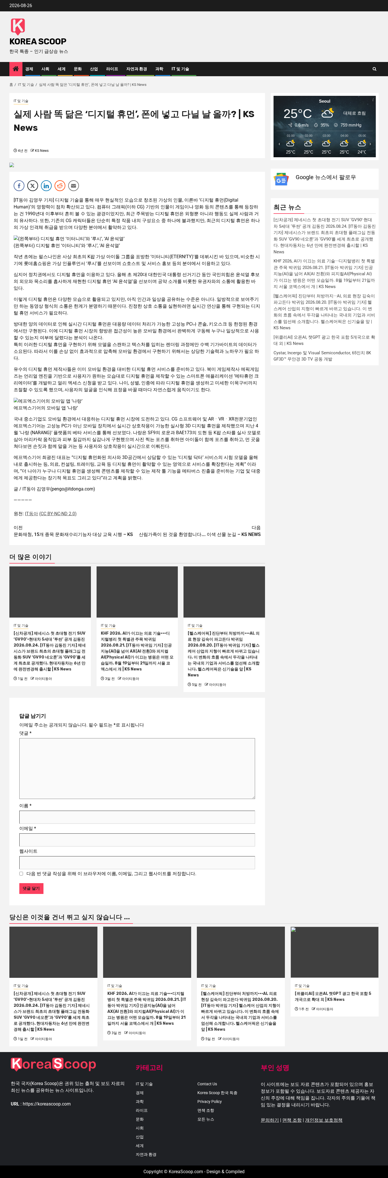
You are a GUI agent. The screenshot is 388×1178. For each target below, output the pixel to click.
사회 (45, 69)
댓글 (25, 733)
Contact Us (207, 1084)
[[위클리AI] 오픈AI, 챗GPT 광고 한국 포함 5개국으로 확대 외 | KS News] (335, 952)
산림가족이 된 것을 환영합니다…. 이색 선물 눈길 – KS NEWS (200, 531)
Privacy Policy (209, 1101)
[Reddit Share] (60, 185)
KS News (42, 151)
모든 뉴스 (205, 1119)
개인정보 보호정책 (324, 1120)
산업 (94, 69)
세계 (62, 69)
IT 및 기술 (180, 69)
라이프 (112, 69)
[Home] (16, 69)
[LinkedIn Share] (46, 185)
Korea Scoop (37, 41)
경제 (29, 69)
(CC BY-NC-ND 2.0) (58, 513)
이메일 (27, 828)
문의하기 (270, 1120)
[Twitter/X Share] (32, 185)
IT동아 (31, 513)
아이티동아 (43, 679)
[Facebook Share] (19, 185)
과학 (159, 69)
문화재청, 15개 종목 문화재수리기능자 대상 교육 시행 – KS (73, 531)
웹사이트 (28, 851)
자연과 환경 (136, 69)
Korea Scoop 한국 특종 (217, 1092)
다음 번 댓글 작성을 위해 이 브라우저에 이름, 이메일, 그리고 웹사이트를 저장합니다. (111, 873)
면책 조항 (205, 1110)
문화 (78, 69)
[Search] (374, 69)
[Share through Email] (73, 185)
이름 (25, 805)
